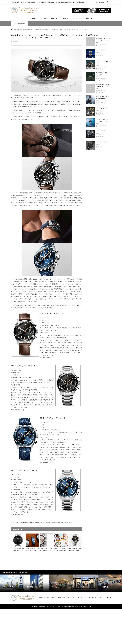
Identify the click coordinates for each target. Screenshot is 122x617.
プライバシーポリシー (97, 597)
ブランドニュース (76, 18)
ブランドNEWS (19, 23)
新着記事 (65, 18)
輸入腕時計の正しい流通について (50, 18)
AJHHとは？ (33, 18)
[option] (12, 583)
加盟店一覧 (89, 18)
